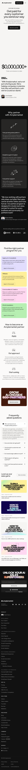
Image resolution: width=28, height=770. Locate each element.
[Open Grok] (22, 604)
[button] (14, 424)
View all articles (22, 475)
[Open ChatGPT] (13, 604)
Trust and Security (5, 766)
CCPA (12, 764)
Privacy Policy (4, 761)
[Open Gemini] (19, 604)
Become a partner (14, 27)
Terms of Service (14, 761)
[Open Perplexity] (25, 604)
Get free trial (19, 2)
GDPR (2, 764)
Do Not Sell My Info (15, 766)
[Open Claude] (16, 604)
